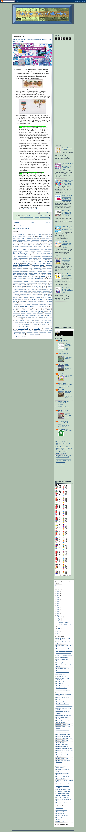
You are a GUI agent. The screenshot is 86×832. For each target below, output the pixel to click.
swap (49, 218)
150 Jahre (15, 234)
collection (33, 251)
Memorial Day (34, 286)
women (49, 331)
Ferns (35, 261)
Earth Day (35, 258)
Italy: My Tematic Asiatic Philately (64, 706)
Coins (26, 251)
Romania (21, 304)
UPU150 (37, 329)
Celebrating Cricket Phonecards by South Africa (68, 415)
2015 (58, 605)
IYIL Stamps (44, 276)
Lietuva (46, 281)
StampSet (29, 317)
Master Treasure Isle (63, 401)
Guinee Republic (16, 271)
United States (36, 326)
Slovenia (44, 309)
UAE (25, 322)
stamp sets (32, 315)
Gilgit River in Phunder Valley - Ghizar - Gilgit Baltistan (68, 358)
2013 (58, 609)
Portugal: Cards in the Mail (62, 744)
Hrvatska (30, 273)
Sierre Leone (27, 309)
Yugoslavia (32, 334)
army (50, 241)
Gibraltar (30, 268)
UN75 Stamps (26, 324)
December (60, 617)
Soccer (15, 311)
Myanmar (16, 291)
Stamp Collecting (16, 315)
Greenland (49, 268)
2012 (58, 611)
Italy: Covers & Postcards (62, 704)
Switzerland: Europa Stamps (63, 789)
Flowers (49, 263)
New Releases (46, 291)
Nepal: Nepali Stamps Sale (62, 732)
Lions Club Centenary (31, 283)
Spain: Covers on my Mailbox (63, 784)
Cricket (39, 254)
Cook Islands (36, 253)
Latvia (44, 279)
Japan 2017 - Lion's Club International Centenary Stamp (66, 260)
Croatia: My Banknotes (62, 662)
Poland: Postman (60, 742)
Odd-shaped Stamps (25, 294)
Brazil (19, 247)
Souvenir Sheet (24, 311)
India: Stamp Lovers (61, 692)
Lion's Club (22, 283)
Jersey (32, 278)
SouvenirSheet (42, 311)
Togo (32, 320)
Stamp (40, 313)
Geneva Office (48, 266)
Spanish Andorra (16, 313)
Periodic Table (47, 295)
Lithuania (39, 283)
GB (36, 266)
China (20, 251)
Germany (20, 268)
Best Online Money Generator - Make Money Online (64, 423)
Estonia (37, 259)
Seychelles (49, 308)
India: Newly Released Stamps (63, 686)
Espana (32, 259)
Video (39, 330)
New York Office (23, 292)
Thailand (16, 320)
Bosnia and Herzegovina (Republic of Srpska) (28, 246)
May (59, 626)
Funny (32, 266)
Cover (22, 254)
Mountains (39, 289)
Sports (23, 313)
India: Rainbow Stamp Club (63, 690)
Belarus (21, 244)
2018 (48, 234)
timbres (28, 320)
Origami (44, 294)
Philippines (38, 297)
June (59, 621)
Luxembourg (45, 283)
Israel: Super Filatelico (61, 702)
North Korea (37, 292)
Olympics (33, 294)
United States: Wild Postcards (63, 802)
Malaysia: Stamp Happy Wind (63, 724)
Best (30, 244)
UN (41, 322)
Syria (30, 318)
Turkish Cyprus (47, 320)
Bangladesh (15, 244)
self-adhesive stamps (37, 308)
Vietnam (50, 330)
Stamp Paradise (60, 821)
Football (15, 265)
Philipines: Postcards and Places (64, 738)
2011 (58, 613)
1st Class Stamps (33, 234)
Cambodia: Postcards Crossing (63, 653)
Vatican (35, 330)
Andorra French (44, 240)
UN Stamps (48, 322)
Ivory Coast (33, 276)
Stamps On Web (60, 813)
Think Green (22, 320)
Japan (27, 278)
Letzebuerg (26, 281)
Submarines (35, 317)
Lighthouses (15, 283)
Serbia (44, 308)
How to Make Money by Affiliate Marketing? (63, 426)
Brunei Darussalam (26, 247)
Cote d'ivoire (16, 254)
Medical (23, 286)
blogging (16, 246)
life (50, 281)
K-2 (13, 279)
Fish (40, 263)
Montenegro (20, 289)
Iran (47, 274)
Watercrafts (29, 331)
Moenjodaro (31, 287)
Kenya (24, 279)
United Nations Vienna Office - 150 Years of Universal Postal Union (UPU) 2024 (63, 461)
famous (18, 261)
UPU (50, 326)
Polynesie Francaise (17, 299)
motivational (33, 289)
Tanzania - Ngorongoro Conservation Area (68, 367)
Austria (25, 243)
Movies (44, 289)
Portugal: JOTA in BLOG (62, 746)
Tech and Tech (62, 383)
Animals (20, 241)
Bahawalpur (43, 243)
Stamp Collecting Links (62, 815)
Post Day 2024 (36, 299)
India (28, 217)
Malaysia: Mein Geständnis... (63, 715)
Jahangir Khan (22, 278)
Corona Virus (43, 253)
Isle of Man (19, 276)
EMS (14, 259)
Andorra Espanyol (35, 240)
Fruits (25, 266)
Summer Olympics (43, 317)
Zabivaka (37, 334)
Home (32, 222)
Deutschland (37, 256)
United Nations (23, 326)
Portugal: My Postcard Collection (64, 748)
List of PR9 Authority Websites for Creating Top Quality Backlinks (65, 386)
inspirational (39, 274)
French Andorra (49, 265)
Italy (28, 276)
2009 (58, 631)
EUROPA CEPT (44, 259)
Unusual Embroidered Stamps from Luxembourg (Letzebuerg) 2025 (63, 443)
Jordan (49, 278)
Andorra (28, 240)
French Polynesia (18, 266)
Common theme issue (21, 253)
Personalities (15, 297)
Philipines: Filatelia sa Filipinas (63, 736)
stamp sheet (43, 217)
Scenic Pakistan (62, 390)
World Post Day (19, 334)
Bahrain (49, 243)
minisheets (25, 287)
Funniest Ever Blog (63, 429)
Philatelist (26, 297)
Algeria (14, 240)
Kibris (29, 279)
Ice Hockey (44, 273)
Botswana (50, 246)
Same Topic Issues (43, 306)
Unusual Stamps (44, 326)
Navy (30, 291)
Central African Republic (34, 249)
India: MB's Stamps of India (63, 683)
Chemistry (15, 251)
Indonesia (33, 274)
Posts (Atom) (23, 225)
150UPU (22, 234)
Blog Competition (44, 244)
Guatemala (15, 269)
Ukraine (37, 322)
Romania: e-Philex (60, 764)
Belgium (26, 244)
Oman (39, 294)
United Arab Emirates (43, 324)
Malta (29, 284)
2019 (29, 236)
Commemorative (47, 251)
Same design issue (26, 306)
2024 (39, 236)
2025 (58, 591)
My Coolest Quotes (21, 336)
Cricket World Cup (47, 254)
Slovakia (39, 309)
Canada (49, 247)
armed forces (39, 241)
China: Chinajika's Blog (62, 657)
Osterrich (49, 294)
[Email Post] (49, 215)
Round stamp (27, 304)
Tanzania (44, 318)
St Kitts (34, 313)
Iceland (49, 273)
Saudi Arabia (19, 308)
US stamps (20, 330)
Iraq (50, 274)
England (18, 259)
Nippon (28, 292)
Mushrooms (49, 289)
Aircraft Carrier (36, 238)
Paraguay (40, 295)
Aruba (14, 243)
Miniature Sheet (17, 287)
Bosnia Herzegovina (42, 246)
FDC (23, 261)
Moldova (38, 287)
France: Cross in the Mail (62, 672)
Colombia (39, 251)
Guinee (41, 269)
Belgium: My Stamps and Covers (64, 651)
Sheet (14, 309)
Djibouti (15, 258)
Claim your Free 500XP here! (64, 408)
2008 (58, 633)
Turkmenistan (15, 322)
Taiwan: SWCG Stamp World (63, 791)
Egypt (40, 258)
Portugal (25, 299)
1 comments (44, 215)
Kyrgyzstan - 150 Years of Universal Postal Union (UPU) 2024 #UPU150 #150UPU (66, 244)
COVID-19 (34, 254)
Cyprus (19, 256)
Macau (51, 283)
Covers (21, 217)
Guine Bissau (27, 269)
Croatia (14, 256)
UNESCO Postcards (63, 364)
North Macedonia (45, 292)
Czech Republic (25, 256)
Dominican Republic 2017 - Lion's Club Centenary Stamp (67, 275)
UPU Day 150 (23, 329)
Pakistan (37, 217)
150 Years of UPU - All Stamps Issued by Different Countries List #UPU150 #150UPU (67, 166)
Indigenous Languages (22, 274)
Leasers (49, 279)
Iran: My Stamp (60, 699)
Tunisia (36, 320)
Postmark (34, 301)
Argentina (33, 241)
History (49, 271)
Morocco (27, 289)
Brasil (15, 247)
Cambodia (44, 247)
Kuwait (33, 279)
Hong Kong (25, 273)
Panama (35, 295)
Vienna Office (45, 330)
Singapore (33, 309)
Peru (21, 297)
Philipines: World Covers (62, 740)
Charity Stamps (48, 249)
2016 (44, 234)
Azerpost (37, 243)
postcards (29, 301)
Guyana (23, 271)
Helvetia (45, 271)
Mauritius (50, 284)
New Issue (39, 291)
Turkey (41, 320)
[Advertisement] (43, 28)
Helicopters (40, 271)
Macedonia (16, 284)
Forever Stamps (36, 265)
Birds (38, 244)
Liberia (31, 281)
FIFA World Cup (41, 261)
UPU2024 (47, 328)
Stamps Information (22, 317)
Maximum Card (17, 286)
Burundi (38, 247)
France (42, 265)
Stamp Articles (48, 313)
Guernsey (21, 269)
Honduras (19, 273)
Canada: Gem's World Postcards (64, 655)
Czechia (31, 256)
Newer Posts (16, 222)
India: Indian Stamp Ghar (62, 681)
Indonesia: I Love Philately (62, 697)
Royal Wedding (35, 304)
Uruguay (15, 330)
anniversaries (26, 241)
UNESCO (35, 324)
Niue (33, 292)
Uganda (29, 322)
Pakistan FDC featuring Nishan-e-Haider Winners (32, 69)
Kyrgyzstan (39, 279)
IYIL (38, 276)
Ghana (25, 268)
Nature (25, 291)
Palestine (30, 295)
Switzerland (25, 318)
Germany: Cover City (61, 676)
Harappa (28, 271)
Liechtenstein (41, 281)
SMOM (49, 309)
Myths (21, 291)
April (59, 628)
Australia (19, 243)
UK (33, 322)
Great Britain (37, 268)
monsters (15, 289)
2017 (58, 601)
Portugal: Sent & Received (62, 752)
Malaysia (22, 284)
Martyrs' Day (45, 284)
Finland (24, 263)
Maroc (40, 284)
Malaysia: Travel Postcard (62, 730)
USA (25, 330)
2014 (58, 607)
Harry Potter (33, 271)
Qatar (39, 301)
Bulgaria (33, 247)
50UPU (47, 236)
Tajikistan (35, 318)
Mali (26, 284)
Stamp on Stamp (25, 315)
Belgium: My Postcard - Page (63, 649)
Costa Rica (50, 253)
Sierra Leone (20, 309)
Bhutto (34, 244)
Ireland (14, 276)
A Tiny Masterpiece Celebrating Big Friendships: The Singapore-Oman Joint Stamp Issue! (64, 448)
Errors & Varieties (25, 259)
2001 (40, 234)
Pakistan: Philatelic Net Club (63, 734)
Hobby (14, 273)
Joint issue (39, 278)
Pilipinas (44, 297)
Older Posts (48, 222)
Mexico (40, 286)
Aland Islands (48, 238)
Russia (45, 304)
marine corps (34, 284)
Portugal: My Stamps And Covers (64, 750)
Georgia (14, 268)
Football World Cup (24, 265)
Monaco (43, 287)
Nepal (34, 291)
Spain (50, 311)
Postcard (22, 301)
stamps (48, 217)
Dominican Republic (23, 258)
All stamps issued (21, 240)
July (59, 619)
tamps (40, 318)
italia (25, 276)
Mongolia (49, 287)
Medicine (28, 286)
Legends (20, 281)
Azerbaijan (31, 243)
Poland (49, 297)
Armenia (45, 241)
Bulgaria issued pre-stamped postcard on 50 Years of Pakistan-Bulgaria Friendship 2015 (65, 346)
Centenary (15, 249)
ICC (39, 273)
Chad (42, 249)
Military (32, 217)
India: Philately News (61, 688)
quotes (42, 301)
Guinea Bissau (35, 269)
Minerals (49, 286)
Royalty (41, 304)
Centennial (23, 249)
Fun (28, 266)
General (40, 266)
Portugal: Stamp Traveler (62, 758)
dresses (30, 258)
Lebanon (15, 281)
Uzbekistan (30, 330)
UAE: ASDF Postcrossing (62, 797)
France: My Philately (61, 674)
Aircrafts (42, 238)
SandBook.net (59, 808)
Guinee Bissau (48, 269)
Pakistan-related (24, 295)
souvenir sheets (34, 311)
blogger (50, 244)
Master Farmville (62, 374)
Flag (44, 263)
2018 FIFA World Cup (19, 236)
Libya (36, 281)
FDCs (25, 217)
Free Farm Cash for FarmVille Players (68, 376)
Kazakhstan (18, 279)
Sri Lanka (29, 313)
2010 (58, 615)
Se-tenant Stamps (27, 308)
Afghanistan (29, 238)
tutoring (21, 322)
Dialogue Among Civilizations (46, 256)
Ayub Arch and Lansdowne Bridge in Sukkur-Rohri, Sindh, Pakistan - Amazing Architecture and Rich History (65, 395)
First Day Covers (32, 263)
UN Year (19, 324)
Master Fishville (62, 406)
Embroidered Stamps (47, 258)
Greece (43, 268)
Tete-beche (50, 318)
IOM (44, 274)
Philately (32, 297)
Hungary (35, 273)
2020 (32, 236)
